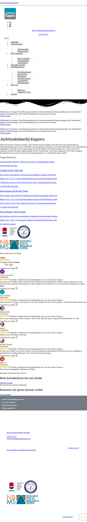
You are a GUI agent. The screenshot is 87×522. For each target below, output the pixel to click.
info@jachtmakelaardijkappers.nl (43, 30)
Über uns (14, 85)
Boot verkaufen (17, 53)
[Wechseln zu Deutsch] (10, 27)
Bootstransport (23, 83)
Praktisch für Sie (24, 92)
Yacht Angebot (16, 44)
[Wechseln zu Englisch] (10, 25)
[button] (43, 38)
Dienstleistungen (17, 67)
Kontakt (14, 94)
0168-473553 (43, 34)
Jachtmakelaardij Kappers (9, 3)
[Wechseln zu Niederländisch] (10, 23)
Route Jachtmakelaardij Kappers (18, 433)
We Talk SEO (68, 517)
